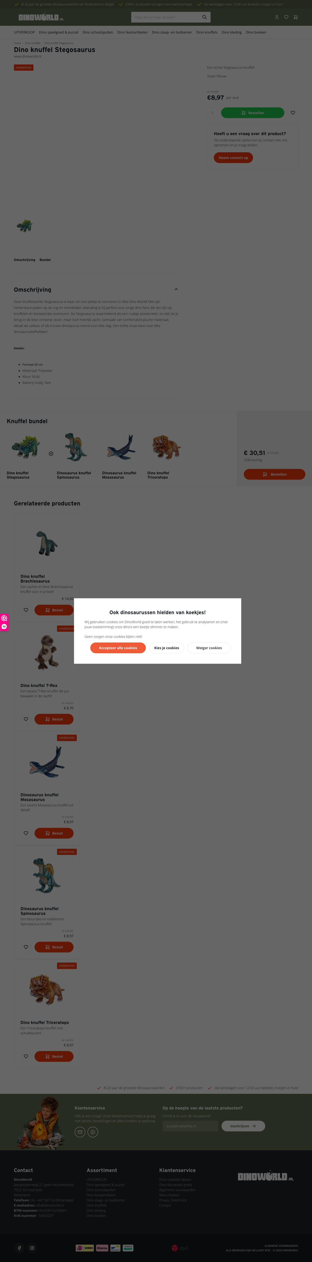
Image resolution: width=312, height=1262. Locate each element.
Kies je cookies (166, 647)
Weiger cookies (209, 647)
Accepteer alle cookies (118, 647)
